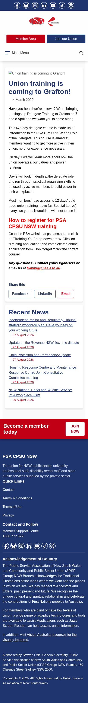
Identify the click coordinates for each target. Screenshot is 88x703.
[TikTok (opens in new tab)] (62, 5)
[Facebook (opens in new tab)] (17, 5)
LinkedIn (45, 294)
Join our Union (66, 39)
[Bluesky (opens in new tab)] (26, 5)
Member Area (26, 39)
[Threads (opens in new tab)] (71, 5)
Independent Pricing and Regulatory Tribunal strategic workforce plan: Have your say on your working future (42, 327)
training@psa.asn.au (43, 268)
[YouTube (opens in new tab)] (53, 5)
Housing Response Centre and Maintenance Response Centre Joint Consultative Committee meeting (42, 375)
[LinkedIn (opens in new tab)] (44, 5)
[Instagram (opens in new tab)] (35, 5)
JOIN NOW (75, 428)
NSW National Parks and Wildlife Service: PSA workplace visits (40, 394)
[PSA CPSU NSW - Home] (44, 21)
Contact (8, 490)
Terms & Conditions (17, 498)
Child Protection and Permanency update (40, 357)
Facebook (20, 294)
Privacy (8, 515)
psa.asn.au (55, 234)
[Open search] (81, 53)
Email (65, 294)
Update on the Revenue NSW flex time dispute (44, 345)
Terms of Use (12, 507)
